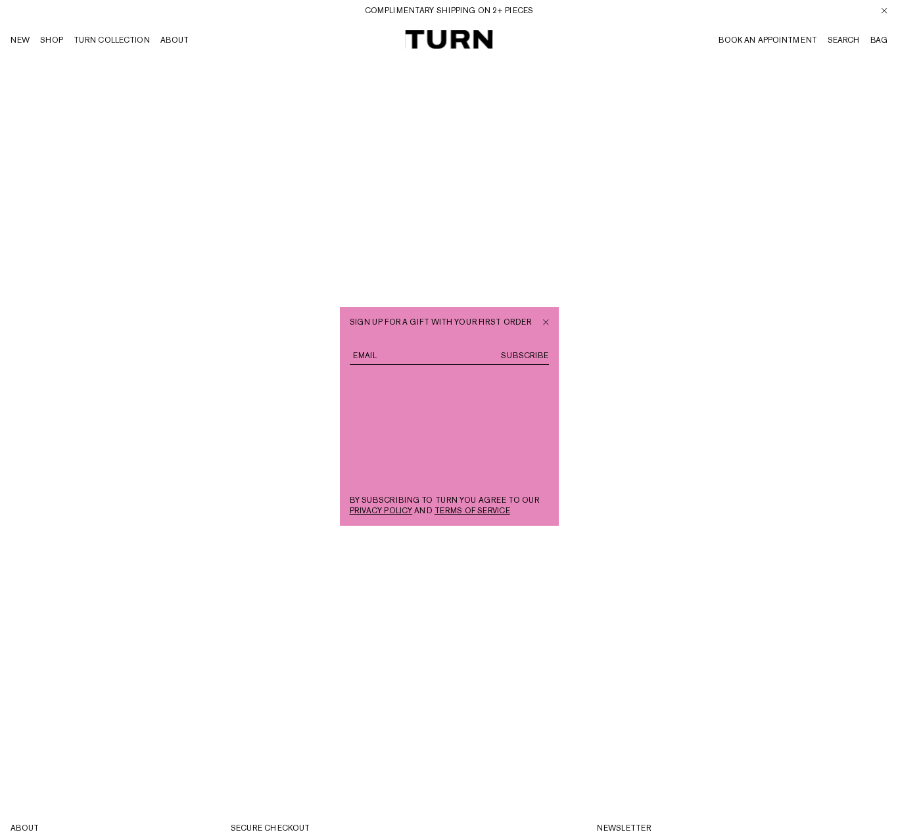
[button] (878, 40)
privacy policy (381, 510)
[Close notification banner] (884, 10)
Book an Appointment (768, 40)
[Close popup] (546, 321)
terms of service (472, 510)
